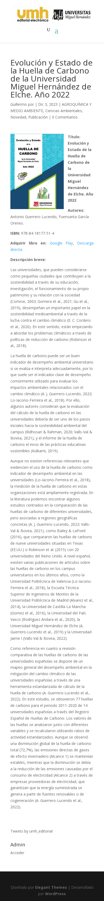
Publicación (38, 117)
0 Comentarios (65, 117)
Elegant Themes (51, 887)
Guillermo (18, 104)
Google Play (61, 243)
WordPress (55, 893)
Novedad (18, 117)
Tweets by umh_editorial (31, 831)
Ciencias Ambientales (63, 110)
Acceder (17, 852)
